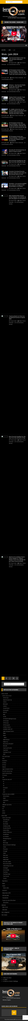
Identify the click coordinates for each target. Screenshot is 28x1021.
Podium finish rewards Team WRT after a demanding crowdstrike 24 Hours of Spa (17, 98)
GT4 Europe (6, 723)
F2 (3, 781)
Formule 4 (4, 760)
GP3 (4, 792)
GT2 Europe (6, 720)
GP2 (4, 790)
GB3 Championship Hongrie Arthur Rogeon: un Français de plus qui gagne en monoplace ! (17, 197)
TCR (3, 777)
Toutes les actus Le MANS (8, 794)
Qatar (4, 853)
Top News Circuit (7, 752)
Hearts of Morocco (7, 832)
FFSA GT (5, 712)
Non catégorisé (5, 912)
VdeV (3, 806)
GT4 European (6, 725)
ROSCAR (5, 746)
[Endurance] (5, 59)
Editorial (4, 905)
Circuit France (6, 708)
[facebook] (14, 1012)
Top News (5, 872)
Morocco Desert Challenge (9, 844)
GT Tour (4, 764)
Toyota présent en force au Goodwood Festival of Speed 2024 (17, 317)
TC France (4, 775)
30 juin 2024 (13, 62)
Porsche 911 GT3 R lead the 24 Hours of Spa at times (17, 150)
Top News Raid (6, 874)
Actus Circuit (5, 693)
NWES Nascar (6, 739)
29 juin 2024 (13, 440)
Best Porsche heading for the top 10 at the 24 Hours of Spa (17, 161)
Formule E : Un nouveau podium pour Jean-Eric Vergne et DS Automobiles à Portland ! (17, 185)
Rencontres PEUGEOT (8, 743)
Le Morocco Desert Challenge (10, 981)
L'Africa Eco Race (7, 977)
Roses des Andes (7, 863)
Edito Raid (4, 909)
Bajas (3, 883)
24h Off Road (6, 819)
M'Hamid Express (7, 838)
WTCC (3, 811)
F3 (3, 783)
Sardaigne (5, 868)
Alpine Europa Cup (7, 700)
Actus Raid (4, 815)
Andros (5, 702)
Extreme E (4, 890)
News (4, 735)
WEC (4, 802)
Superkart (5, 750)
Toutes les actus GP (7, 779)
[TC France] (5, 614)
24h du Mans (6, 796)
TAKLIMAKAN (5, 898)
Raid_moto (5, 857)
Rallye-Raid (5, 859)
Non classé (4, 915)
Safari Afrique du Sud (8, 865)
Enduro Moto (6, 830)
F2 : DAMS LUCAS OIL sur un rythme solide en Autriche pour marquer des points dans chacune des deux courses (17, 111)
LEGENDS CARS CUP (7, 729)
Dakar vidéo (6, 888)
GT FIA (4, 716)
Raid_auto (5, 855)
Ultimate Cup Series (7, 804)
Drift (3, 758)
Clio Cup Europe (6, 756)
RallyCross (5, 741)
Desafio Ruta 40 (7, 828)
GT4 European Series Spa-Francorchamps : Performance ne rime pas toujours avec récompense (17, 138)
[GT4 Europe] (5, 138)
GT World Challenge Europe (9, 718)
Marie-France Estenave (17, 77)
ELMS (4, 798)
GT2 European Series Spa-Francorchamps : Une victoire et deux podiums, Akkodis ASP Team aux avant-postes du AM (17, 125)
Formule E (5, 787)
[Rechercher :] (14, 2)
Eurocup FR (5, 710)
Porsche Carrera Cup (7, 771)
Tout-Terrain (6, 876)
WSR (4, 754)
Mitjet (4, 733)
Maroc (4, 840)
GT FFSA (4, 762)
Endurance (5, 800)
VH (3, 808)
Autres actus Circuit (6, 695)
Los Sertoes (6, 836)
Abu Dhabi (5, 824)
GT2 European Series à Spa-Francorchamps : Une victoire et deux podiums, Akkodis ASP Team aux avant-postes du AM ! (14, 72)
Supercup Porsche (7, 748)
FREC (4, 714)
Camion (5, 706)
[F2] (5, 111)
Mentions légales (6, 1000)
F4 (3, 785)
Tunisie (5, 878)
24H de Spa (5, 697)
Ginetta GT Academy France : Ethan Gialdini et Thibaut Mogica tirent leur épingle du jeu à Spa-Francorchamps (17, 559)
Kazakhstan (6, 834)
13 (13, 678)
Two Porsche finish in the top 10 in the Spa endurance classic (17, 59)
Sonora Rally (6, 870)
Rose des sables (7, 861)
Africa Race (5, 902)
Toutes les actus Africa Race (9, 900)
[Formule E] (5, 173)
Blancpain (5, 704)
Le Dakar (5, 979)
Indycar (4, 767)
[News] (5, 374)
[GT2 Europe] (5, 71)
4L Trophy (5, 821)
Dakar (3, 886)
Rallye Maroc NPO (6, 893)
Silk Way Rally (5, 895)
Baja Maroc (5, 881)
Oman (4, 847)
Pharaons (5, 849)
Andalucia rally (6, 826)
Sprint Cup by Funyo (7, 773)
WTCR (3, 813)
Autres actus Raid (6, 817)
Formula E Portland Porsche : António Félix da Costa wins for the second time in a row (17, 173)
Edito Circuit (5, 907)
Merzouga (5, 842)
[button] (26, 45)
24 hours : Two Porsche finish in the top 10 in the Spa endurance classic (17, 86)
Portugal (5, 851)
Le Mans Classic (7, 727)
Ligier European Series (8, 731)
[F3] (5, 253)
